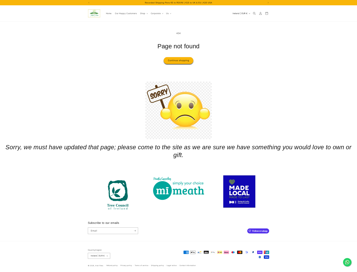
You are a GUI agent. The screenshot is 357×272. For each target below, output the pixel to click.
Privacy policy (126, 265)
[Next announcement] (268, 2)
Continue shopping (178, 60)
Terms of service (141, 265)
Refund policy (112, 265)
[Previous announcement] (89, 2)
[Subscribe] (135, 230)
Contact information (187, 265)
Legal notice (172, 265)
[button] (143, 13)
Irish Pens (99, 266)
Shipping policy (157, 265)
